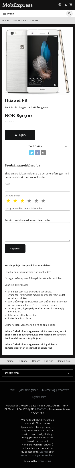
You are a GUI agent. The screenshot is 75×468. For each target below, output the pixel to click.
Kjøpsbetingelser (28, 390)
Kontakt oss (64, 361)
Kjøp (22, 135)
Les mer (44, 451)
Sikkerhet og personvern (55, 390)
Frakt (12, 390)
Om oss (36, 361)
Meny (10, 13)
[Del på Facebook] (37, 152)
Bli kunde (23, 361)
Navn (7, 184)
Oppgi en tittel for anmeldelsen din (23, 208)
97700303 (41, 409)
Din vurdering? (12, 195)
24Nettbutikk (44, 461)
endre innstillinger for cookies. (37, 455)
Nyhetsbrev (39, 396)
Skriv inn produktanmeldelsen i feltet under (27, 220)
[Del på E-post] (43, 152)
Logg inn (48, 361)
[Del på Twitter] (31, 152)
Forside (5, 20)
